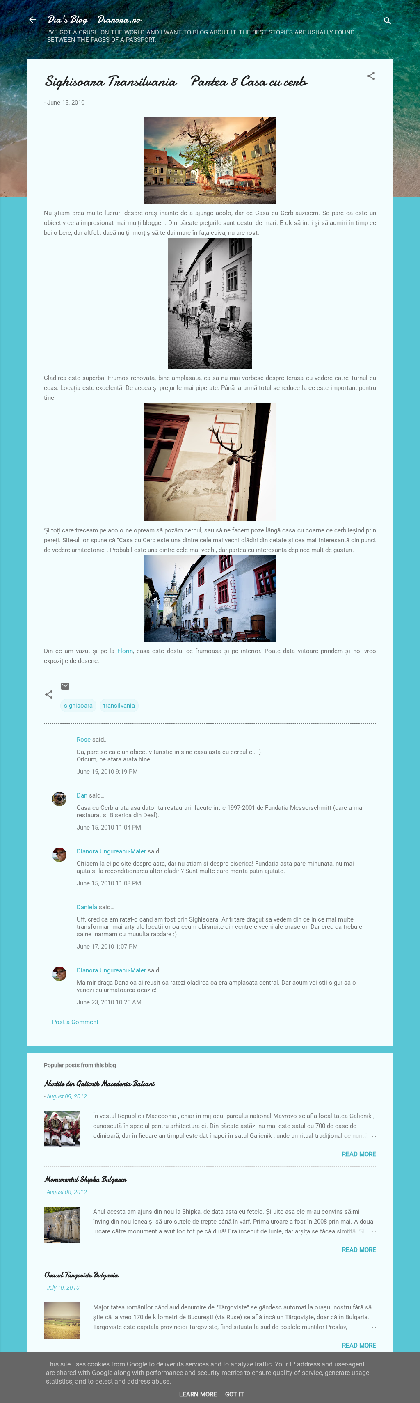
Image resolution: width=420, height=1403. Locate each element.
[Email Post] (65, 689)
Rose (84, 739)
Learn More (198, 1394)
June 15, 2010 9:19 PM (107, 771)
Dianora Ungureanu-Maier (111, 851)
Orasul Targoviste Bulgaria (81, 1275)
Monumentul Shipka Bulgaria (85, 1179)
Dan (82, 795)
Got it (234, 1394)
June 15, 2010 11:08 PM (109, 883)
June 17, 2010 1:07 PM (107, 946)
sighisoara (78, 705)
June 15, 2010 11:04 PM (109, 827)
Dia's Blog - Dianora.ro (93, 19)
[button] (371, 77)
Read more (359, 1154)
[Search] (388, 22)
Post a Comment (75, 1022)
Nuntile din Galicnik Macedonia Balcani (99, 1084)
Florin (125, 651)
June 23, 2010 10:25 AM (109, 1002)
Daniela (87, 907)
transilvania (119, 705)
